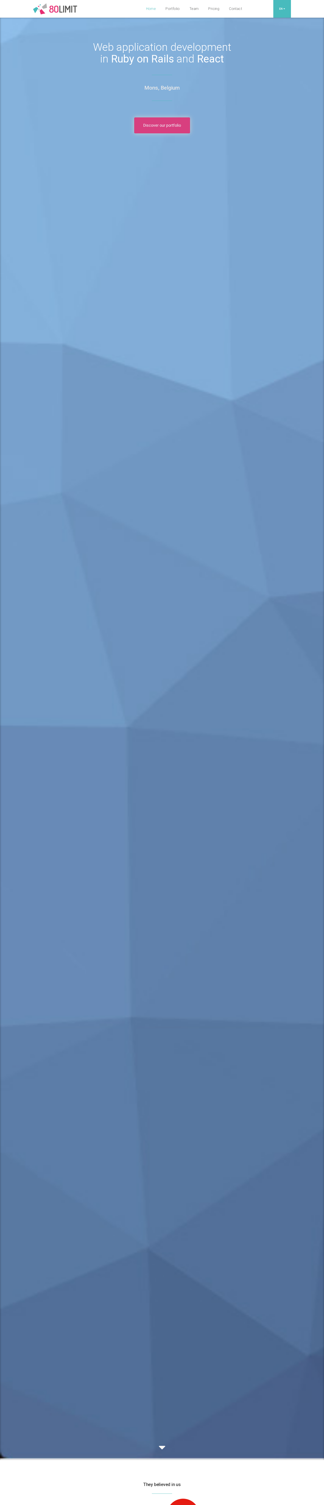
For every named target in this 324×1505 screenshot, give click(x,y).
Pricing (213, 9)
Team (194, 9)
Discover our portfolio (162, 125)
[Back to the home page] (55, 5)
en (281, 8)
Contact (235, 9)
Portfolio (173, 9)
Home (151, 9)
